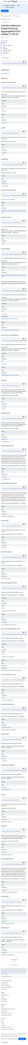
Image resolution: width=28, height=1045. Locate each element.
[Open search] (19, 1)
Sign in (25, 1)
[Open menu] (2, 1)
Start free (5, 10)
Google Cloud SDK (9, 5)
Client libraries (10, 7)
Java (18, 5)
